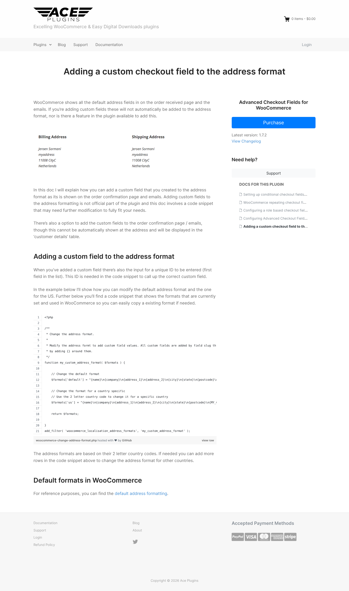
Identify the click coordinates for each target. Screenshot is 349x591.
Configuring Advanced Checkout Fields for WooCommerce (290, 219)
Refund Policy (44, 545)
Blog (62, 44)
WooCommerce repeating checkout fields (276, 203)
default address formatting (141, 493)
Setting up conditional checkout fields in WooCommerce (288, 195)
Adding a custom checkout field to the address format (288, 227)
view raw (208, 440)
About (137, 530)
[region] (125, 374)
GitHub (127, 440)
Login (307, 44)
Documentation (109, 44)
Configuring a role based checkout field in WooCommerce (289, 210)
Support (80, 44)
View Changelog (246, 141)
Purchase (273, 122)
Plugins (40, 44)
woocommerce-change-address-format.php (67, 440)
